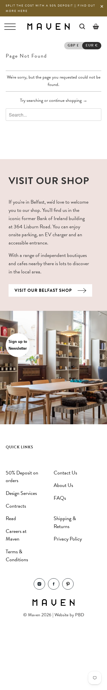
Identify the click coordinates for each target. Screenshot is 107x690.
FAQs (60, 498)
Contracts (16, 506)
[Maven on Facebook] (53, 588)
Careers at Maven (16, 535)
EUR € (92, 45)
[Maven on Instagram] (39, 588)
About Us (63, 485)
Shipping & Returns (65, 522)
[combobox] (53, 114)
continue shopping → (68, 100)
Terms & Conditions (17, 555)
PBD (79, 614)
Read (11, 518)
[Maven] (48, 26)
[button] (18, 345)
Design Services (21, 493)
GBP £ (73, 45)
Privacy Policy (68, 539)
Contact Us (65, 472)
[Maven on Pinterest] (68, 588)
